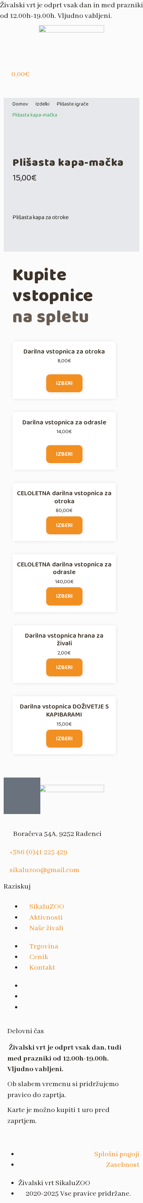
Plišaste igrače (72, 104)
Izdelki (43, 104)
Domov (20, 104)
